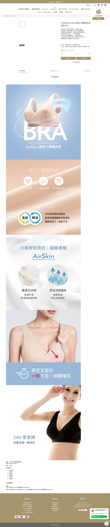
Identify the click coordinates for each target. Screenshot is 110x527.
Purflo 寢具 (27, 510)
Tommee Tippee (73, 9)
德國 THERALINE (85, 9)
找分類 (55, 12)
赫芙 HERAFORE (63, 9)
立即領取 (98, 18)
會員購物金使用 (55, 503)
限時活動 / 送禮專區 (24, 9)
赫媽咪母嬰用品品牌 (27, 505)
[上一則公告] (13, 1)
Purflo (39, 12)
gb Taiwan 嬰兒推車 (27, 506)
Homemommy (47, 12)
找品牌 (61, 12)
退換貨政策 (55, 506)
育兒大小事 (68, 12)
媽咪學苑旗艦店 (36, 9)
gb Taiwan (45, 9)
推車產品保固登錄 (55, 508)
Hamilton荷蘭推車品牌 (27, 512)
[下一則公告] (97, 1)
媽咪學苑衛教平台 (27, 503)
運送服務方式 (55, 505)
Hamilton (53, 9)
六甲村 (14, 16)
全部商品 (6, 16)
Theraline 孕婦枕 (27, 508)
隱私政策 (55, 510)
